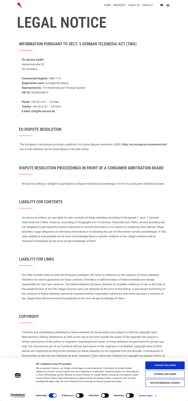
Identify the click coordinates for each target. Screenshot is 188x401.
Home (107, 5)
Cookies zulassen (165, 365)
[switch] (80, 395)
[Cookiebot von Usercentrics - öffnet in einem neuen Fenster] (18, 396)
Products (120, 5)
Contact (147, 5)
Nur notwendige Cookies (165, 383)
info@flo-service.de (43, 111)
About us (134, 5)
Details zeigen (145, 395)
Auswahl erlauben (165, 374)
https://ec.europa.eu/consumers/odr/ (144, 144)
